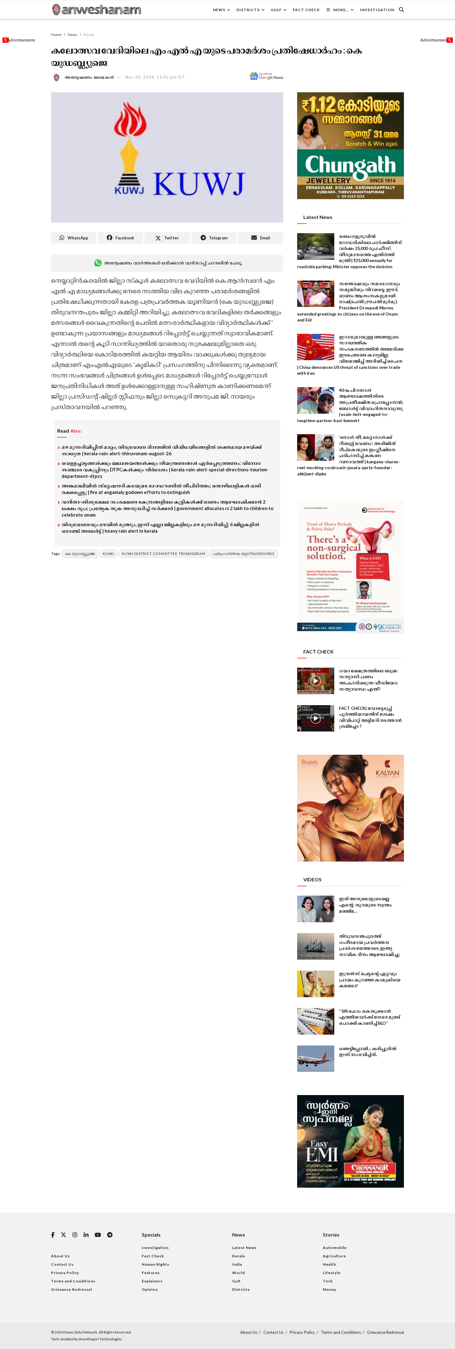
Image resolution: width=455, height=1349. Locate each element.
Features (151, 1272)
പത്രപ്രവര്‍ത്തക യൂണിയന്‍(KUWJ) (244, 553)
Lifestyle (331, 1272)
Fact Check (306, 9)
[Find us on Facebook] (52, 1235)
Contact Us (62, 1264)
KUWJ (108, 553)
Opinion (150, 1289)
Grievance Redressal (71, 1289)
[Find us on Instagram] (74, 1235)
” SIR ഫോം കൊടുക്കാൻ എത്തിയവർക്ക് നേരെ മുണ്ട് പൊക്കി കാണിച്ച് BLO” (369, 1017)
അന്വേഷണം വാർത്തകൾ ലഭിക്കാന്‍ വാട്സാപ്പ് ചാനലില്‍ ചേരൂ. (173, 262)
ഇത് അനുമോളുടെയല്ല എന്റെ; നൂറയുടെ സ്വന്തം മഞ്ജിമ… (365, 904)
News (219, 9)
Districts (248, 9)
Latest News (244, 1247)
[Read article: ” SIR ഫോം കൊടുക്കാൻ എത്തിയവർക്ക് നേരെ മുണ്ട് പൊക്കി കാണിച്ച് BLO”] (315, 1021)
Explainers (152, 1281)
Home (56, 34)
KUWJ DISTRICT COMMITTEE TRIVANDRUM (163, 553)
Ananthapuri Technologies (100, 1339)
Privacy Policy (65, 1272)
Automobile (335, 1247)
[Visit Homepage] (96, 9)
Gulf (276, 9)
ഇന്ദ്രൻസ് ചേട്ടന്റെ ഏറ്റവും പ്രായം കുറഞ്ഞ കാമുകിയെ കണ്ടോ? (370, 979)
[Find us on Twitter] (63, 1235)
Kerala (89, 34)
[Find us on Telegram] (109, 1235)
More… (341, 9)
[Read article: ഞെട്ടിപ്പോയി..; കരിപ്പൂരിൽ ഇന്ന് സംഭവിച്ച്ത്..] (315, 1059)
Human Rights (155, 1264)
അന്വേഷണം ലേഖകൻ (89, 77)
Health (329, 1264)
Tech (328, 1281)
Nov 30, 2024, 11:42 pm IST (155, 77)
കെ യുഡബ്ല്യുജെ (80, 553)
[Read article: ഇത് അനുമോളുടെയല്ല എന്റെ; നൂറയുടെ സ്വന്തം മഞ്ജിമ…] (315, 909)
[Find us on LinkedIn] (86, 1235)
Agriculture (334, 1256)
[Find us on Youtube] (98, 1235)
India (237, 1264)
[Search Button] (401, 9)
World (238, 1272)
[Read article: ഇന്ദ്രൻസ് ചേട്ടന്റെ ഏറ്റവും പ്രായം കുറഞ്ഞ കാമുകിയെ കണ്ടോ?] (315, 984)
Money (329, 1289)
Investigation (377, 9)
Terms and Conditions (73, 1281)
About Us (60, 1256)
